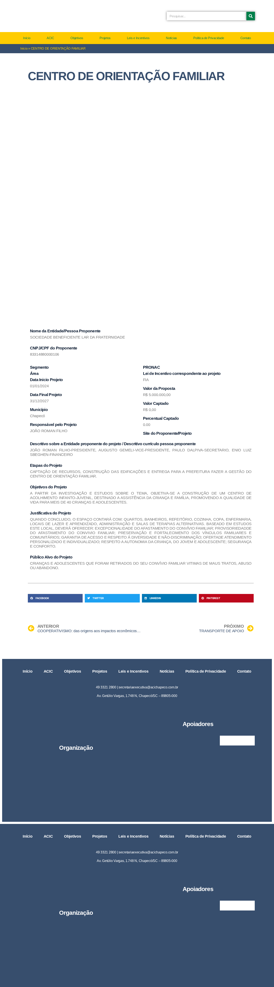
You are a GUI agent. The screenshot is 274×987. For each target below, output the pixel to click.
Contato (245, 38)
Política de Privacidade (208, 38)
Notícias (171, 38)
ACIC (50, 38)
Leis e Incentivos (138, 38)
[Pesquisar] (250, 16)
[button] (55, 598)
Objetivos (76, 38)
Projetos (105, 38)
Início (26, 38)
